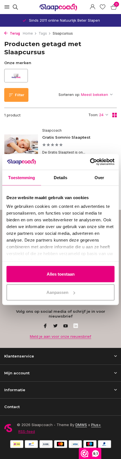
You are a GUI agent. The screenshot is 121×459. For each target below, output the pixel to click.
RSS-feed (26, 431)
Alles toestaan (61, 273)
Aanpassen (57, 292)
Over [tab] (99, 177)
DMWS (81, 424)
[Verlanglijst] (103, 7)
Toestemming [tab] (21, 177)
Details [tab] (61, 177)
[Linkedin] (75, 326)
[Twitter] (55, 326)
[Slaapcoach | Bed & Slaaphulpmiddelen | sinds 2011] (60, 7)
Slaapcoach (52, 130)
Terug (14, 33)
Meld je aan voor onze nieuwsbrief (60, 336)
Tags (43, 33)
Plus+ (96, 424)
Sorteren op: (69, 94)
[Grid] (114, 115)
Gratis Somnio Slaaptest (66, 137)
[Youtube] (65, 326)
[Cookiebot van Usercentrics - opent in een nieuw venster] (90, 162)
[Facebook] (45, 326)
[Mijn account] (92, 7)
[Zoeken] (14, 7)
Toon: (93, 114)
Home (28, 33)
